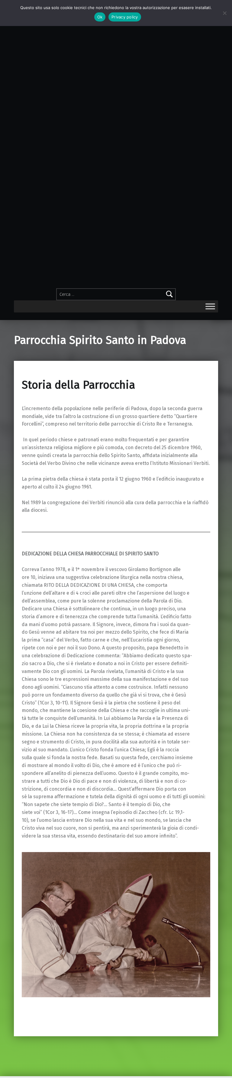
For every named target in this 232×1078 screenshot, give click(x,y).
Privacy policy (124, 17)
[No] (224, 13)
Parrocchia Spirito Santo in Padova (100, 340)
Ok (100, 17)
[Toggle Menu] (210, 306)
